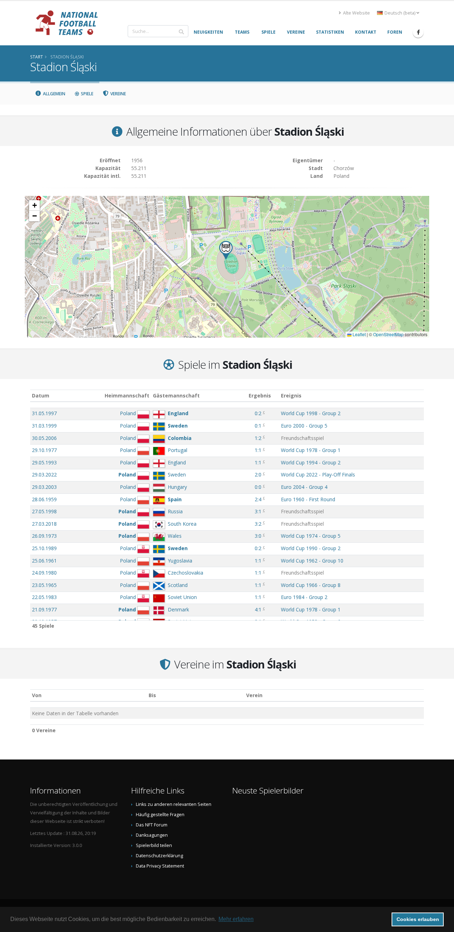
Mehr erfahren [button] (236, 919)
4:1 (258, 609)
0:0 (258, 487)
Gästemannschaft (176, 395)
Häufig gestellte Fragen (160, 815)
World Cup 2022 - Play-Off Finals (318, 474)
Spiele (86, 94)
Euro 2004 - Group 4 (304, 487)
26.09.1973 (44, 535)
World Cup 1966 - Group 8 (310, 585)
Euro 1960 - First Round (308, 499)
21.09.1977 (44, 609)
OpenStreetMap (388, 334)
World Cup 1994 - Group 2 (310, 462)
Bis (152, 695)
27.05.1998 (44, 511)
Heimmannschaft (127, 395)
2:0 (258, 474)
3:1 (258, 511)
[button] (226, 250)
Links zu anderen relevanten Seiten (173, 804)
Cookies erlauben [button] (418, 919)
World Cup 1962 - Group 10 (312, 560)
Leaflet (358, 334)
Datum (40, 395)
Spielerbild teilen (154, 845)
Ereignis (291, 395)
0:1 (258, 425)
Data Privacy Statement (160, 866)
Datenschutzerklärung (159, 856)
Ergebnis (260, 395)
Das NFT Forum (151, 825)
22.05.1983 (44, 597)
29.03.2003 (44, 487)
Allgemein (53, 94)
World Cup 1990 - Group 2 (310, 548)
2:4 (258, 499)
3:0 (258, 535)
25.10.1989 (44, 548)
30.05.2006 (44, 438)
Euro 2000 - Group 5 (304, 425)
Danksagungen (152, 835)
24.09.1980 (44, 572)
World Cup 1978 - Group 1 (310, 450)
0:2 (258, 413)
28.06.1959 (44, 499)
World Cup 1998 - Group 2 (310, 413)
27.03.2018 (44, 523)
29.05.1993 (44, 462)
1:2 (258, 438)
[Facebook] (418, 32)
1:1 (258, 450)
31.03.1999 (44, 425)
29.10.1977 (44, 450)
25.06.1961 (44, 560)
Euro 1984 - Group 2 (304, 597)
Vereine (117, 94)
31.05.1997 (44, 413)
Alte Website (356, 13)
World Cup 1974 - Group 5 (310, 535)
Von (36, 695)
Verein (254, 695)
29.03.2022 (44, 474)
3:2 (258, 523)
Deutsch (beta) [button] (399, 13)
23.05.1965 (44, 585)
